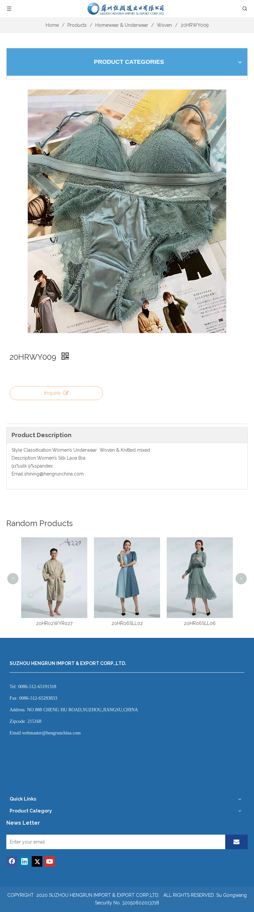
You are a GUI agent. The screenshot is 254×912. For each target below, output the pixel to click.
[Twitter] (37, 861)
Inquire (52, 393)
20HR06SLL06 (128, 623)
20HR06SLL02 (55, 623)
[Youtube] (49, 861)
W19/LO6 (200, 542)
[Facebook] (12, 861)
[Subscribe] (236, 842)
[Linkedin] (24, 861)
